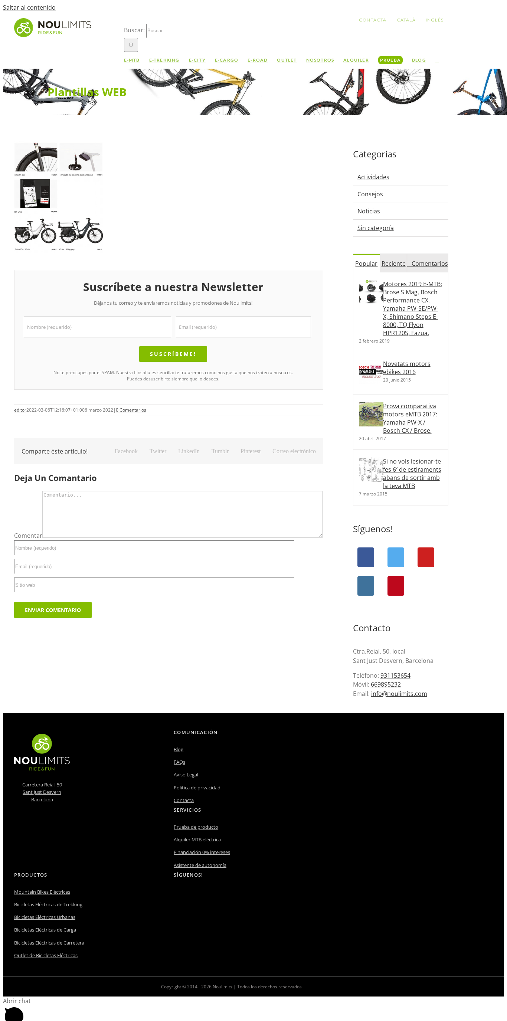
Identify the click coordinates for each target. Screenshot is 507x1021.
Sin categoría (375, 228)
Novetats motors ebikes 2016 (407, 368)
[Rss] (206, 894)
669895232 (386, 684)
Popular (366, 263)
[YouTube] (426, 557)
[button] (437, 60)
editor (20, 410)
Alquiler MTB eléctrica (197, 839)
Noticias (368, 211)
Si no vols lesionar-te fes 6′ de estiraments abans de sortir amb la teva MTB (412, 473)
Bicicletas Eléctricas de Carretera (49, 942)
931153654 (395, 675)
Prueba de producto (196, 826)
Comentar (28, 535)
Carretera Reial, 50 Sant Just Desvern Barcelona (42, 792)
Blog (178, 749)
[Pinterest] (395, 586)
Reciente (394, 263)
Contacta (184, 800)
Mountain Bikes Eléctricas (42, 891)
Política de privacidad (197, 787)
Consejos (370, 194)
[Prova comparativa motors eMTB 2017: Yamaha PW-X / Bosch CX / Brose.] (371, 424)
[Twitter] (395, 557)
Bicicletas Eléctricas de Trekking (48, 904)
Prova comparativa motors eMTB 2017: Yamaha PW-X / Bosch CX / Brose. (410, 418)
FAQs (179, 762)
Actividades (373, 177)
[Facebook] (365, 557)
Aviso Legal (186, 774)
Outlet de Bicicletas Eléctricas (46, 955)
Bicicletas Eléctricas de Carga (45, 929)
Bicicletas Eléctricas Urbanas (44, 917)
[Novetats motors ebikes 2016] (371, 382)
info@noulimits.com (399, 694)
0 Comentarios (131, 410)
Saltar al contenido (29, 7)
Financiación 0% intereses (202, 852)
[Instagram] (365, 586)
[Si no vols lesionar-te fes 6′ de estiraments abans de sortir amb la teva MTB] (371, 479)
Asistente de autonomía (200, 865)
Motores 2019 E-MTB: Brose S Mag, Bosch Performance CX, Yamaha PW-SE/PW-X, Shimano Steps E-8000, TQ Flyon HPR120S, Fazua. (412, 308)
